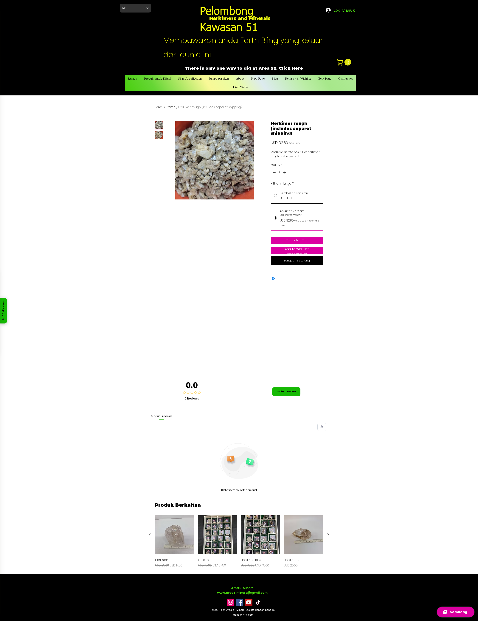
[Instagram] (230, 602)
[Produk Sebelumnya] (150, 534)
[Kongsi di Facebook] (273, 278)
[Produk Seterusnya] (328, 534)
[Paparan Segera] (174, 535)
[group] (239, 541)
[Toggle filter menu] (321, 427)
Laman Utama (165, 107)
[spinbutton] (279, 172)
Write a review (286, 391)
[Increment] (285, 172)
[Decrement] (273, 172)
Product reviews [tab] (161, 416)
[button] (344, 62)
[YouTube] (248, 602)
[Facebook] (239, 602)
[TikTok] (258, 602)
